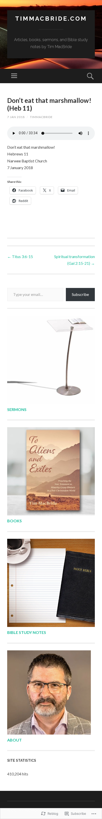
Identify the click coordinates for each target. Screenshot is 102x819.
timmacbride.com (51, 18)
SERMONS (16, 409)
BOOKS (14, 520)
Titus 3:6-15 (20, 256)
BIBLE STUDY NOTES (26, 632)
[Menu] (14, 76)
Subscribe (80, 294)
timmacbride (41, 117)
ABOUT (14, 740)
